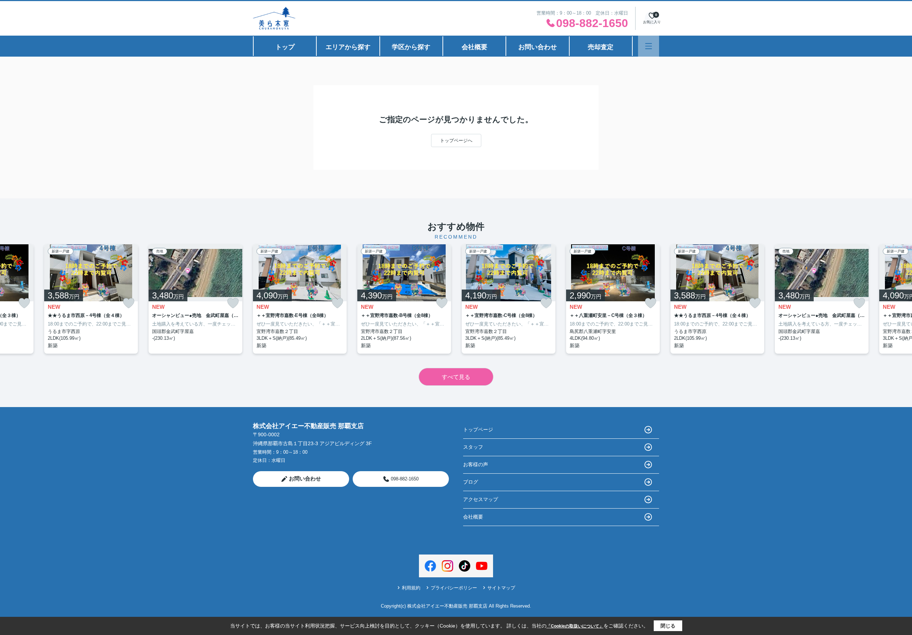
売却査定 (600, 47)
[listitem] (300, 299)
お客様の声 (475, 464)
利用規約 (411, 587)
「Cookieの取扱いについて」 (574, 626)
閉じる (667, 626)
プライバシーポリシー (454, 587)
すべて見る (456, 377)
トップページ (478, 429)
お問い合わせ (537, 47)
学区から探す (411, 47)
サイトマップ (501, 587)
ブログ (470, 482)
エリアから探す (348, 47)
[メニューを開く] (649, 46)
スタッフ (473, 447)
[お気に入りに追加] (24, 303)
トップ (285, 47)
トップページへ (456, 140)
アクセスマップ (480, 499)
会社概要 (474, 47)
